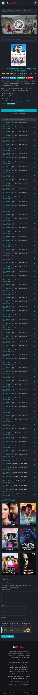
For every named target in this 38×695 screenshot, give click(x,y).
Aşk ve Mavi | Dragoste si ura (13, 39)
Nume (3, 605)
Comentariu (5, 589)
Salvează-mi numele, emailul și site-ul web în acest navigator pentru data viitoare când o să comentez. (17, 624)
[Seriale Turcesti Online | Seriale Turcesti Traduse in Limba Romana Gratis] (12, 4)
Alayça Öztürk (10, 101)
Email (3, 611)
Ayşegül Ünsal (19, 101)
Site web (4, 617)
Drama (10, 93)
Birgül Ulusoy (28, 101)
